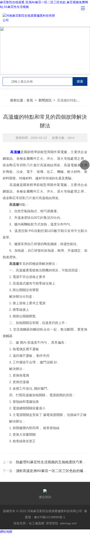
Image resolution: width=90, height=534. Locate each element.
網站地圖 (6, 531)
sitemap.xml (68, 523)
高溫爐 (15, 152)
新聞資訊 (45, 100)
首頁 (29, 100)
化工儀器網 (36, 523)
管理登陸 (52, 523)
